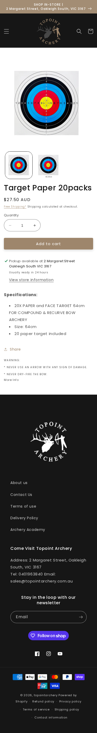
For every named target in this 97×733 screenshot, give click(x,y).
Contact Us (21, 494)
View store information (31, 279)
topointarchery (46, 695)
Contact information (50, 717)
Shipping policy (67, 709)
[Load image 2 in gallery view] (48, 165)
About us (19, 482)
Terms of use (23, 506)
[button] (6, 31)
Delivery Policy (24, 518)
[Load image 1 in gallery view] (18, 165)
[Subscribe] (80, 617)
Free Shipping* (15, 207)
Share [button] (15, 349)
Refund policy (43, 701)
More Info (11, 380)
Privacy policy (70, 701)
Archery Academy (27, 529)
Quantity (11, 215)
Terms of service (36, 709)
